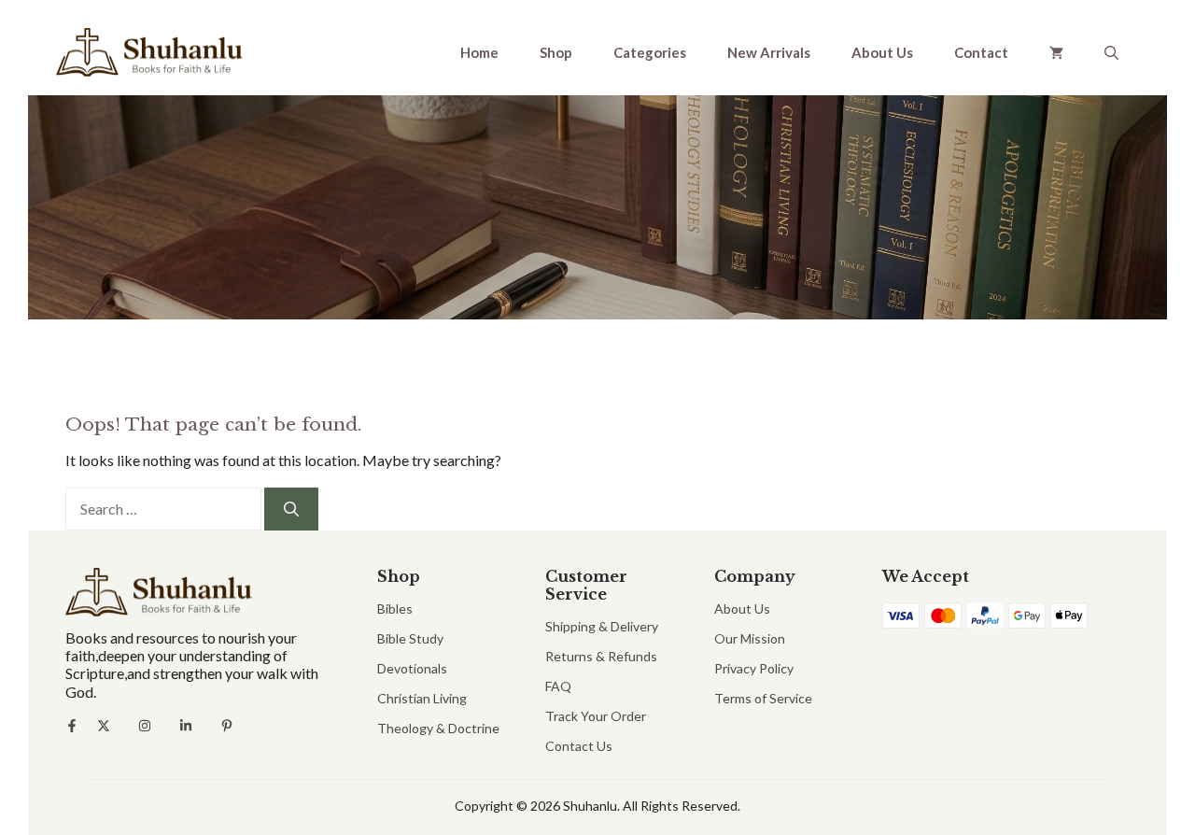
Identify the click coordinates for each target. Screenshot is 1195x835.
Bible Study (410, 638)
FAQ (558, 686)
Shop (556, 52)
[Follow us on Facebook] (71, 726)
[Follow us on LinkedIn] (186, 726)
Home (479, 52)
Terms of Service (763, 698)
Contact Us (578, 746)
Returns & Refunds (601, 656)
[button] (1111, 52)
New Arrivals (768, 52)
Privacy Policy (754, 668)
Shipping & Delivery (601, 626)
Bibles (395, 608)
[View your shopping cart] (1056, 52)
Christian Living (422, 698)
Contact (981, 52)
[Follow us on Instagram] (145, 726)
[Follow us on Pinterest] (227, 726)
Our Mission (749, 638)
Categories (649, 52)
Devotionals (412, 668)
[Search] (291, 509)
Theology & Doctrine (438, 728)
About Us (882, 52)
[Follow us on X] (104, 726)
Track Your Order (595, 716)
